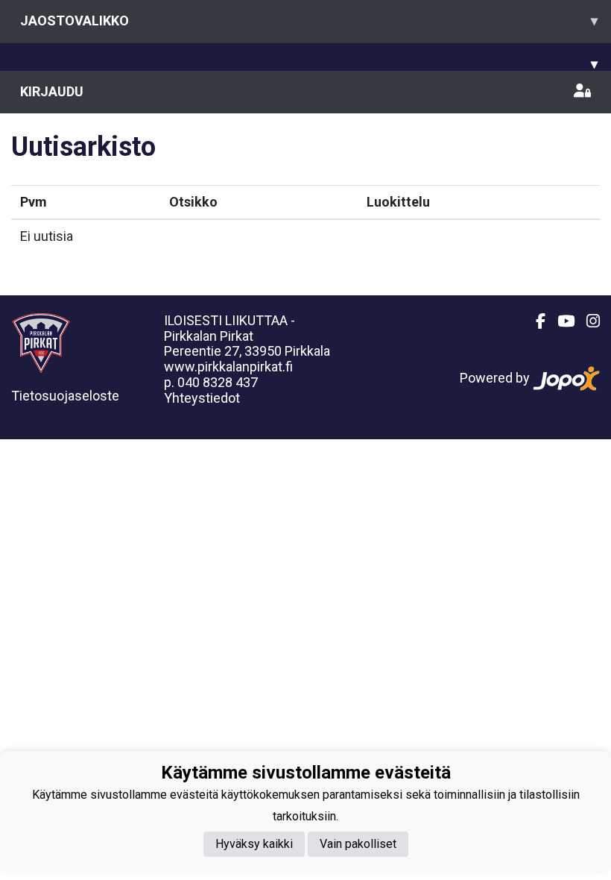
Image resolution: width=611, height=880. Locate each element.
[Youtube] (559, 321)
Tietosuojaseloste (65, 395)
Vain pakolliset (358, 844)
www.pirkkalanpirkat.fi (228, 366)
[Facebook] (534, 321)
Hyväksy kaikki (254, 844)
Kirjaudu (51, 91)
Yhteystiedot (202, 398)
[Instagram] (587, 321)
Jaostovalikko (309, 20)
